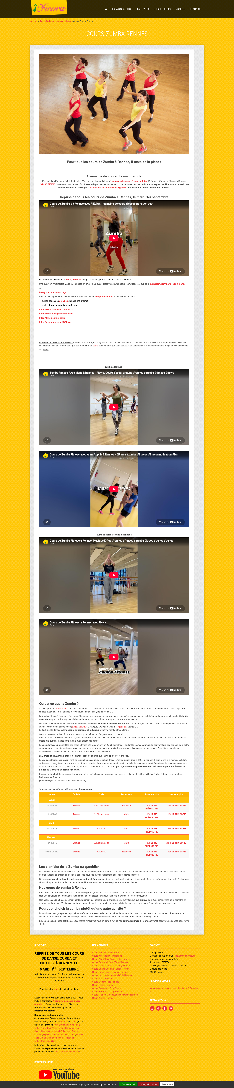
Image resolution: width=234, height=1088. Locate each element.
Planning (195, 9)
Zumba (73, 1021)
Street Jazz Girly (47, 1040)
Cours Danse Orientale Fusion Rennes (110, 968)
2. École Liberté (101, 805)
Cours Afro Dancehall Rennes (106, 952)
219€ (176, 805)
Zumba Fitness (61, 708)
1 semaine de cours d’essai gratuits (128, 181)
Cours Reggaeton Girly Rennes (107, 988)
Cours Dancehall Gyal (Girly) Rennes (110, 962)
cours (95, 345)
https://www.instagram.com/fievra (56, 313)
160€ (151, 830)
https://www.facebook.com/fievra (56, 309)
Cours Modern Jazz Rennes (105, 981)
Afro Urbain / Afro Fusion (52, 1027)
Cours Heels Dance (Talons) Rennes (110, 971)
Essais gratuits (121, 9)
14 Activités (142, 9)
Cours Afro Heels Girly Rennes (107, 955)
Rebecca (126, 805)
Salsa (74, 726)
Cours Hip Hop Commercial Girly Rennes (112, 975)
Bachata (83, 726)
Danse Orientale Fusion (51, 1037)
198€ (176, 828)
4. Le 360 (101, 828)
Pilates (63, 1021)
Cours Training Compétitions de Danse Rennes (115, 994)
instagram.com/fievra (185, 955)
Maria (126, 814)
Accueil (106, 9)
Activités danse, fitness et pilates (55, 21)
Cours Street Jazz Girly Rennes (107, 991)
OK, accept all (128, 1084)
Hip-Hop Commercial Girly (55, 1034)
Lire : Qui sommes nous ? (66, 1051)
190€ (151, 844)
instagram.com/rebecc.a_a (52, 292)
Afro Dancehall (62, 1024)
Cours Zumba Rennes (102, 997)
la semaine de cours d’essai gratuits (108, 187)
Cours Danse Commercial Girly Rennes (111, 965)
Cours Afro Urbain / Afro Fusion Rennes (111, 958)
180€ (151, 807)
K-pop (72, 1034)
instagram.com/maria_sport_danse (168, 283)
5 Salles (180, 9)
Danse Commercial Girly (53, 1031)
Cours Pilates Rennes (102, 984)
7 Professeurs (162, 9)
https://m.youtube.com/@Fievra (55, 322)
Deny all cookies (149, 1084)
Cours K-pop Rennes (102, 978)
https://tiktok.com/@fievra (52, 317)
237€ (176, 842)
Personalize (167, 1084)
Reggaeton (121, 726)
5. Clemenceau (101, 814)
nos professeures (104, 296)
